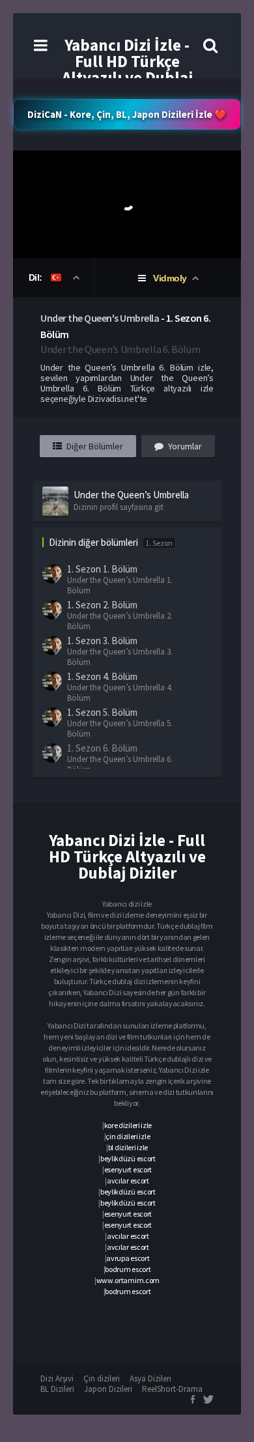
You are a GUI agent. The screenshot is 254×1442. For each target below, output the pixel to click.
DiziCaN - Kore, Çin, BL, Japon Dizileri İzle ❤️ (127, 114)
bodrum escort (127, 1269)
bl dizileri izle (128, 1147)
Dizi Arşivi (57, 1378)
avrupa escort (127, 1258)
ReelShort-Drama (172, 1388)
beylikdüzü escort (128, 1158)
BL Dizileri (57, 1388)
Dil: (37, 277)
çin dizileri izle (128, 1136)
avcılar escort (128, 1180)
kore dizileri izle (128, 1125)
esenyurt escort (128, 1169)
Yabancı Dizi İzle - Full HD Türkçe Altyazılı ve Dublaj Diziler (127, 69)
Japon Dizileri (108, 1388)
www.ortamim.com (128, 1280)
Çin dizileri (101, 1378)
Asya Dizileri (150, 1378)
